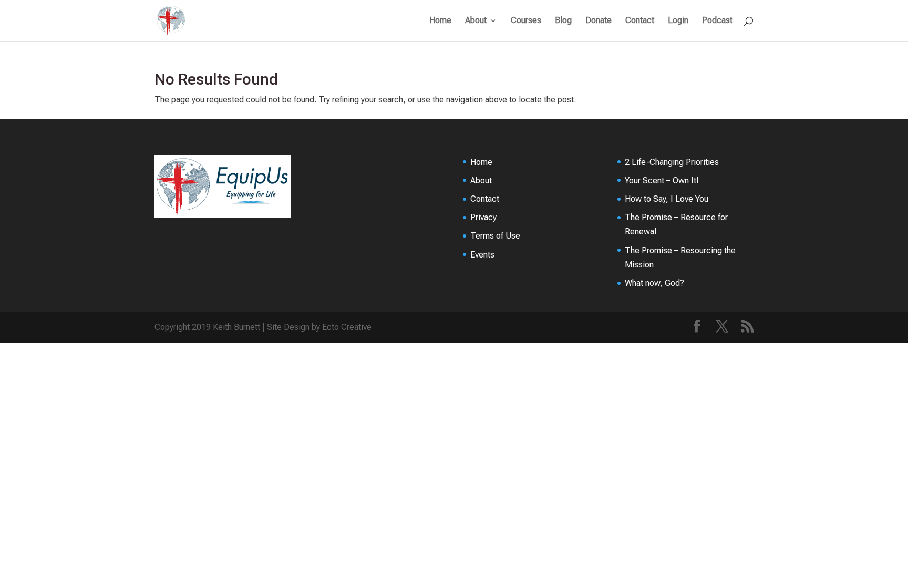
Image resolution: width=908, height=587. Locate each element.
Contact (639, 21)
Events (482, 255)
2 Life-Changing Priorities (672, 162)
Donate (598, 21)
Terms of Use (495, 236)
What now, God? (654, 283)
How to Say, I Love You (666, 199)
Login (678, 21)
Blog (563, 21)
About (476, 21)
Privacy (483, 217)
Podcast (717, 21)
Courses (526, 21)
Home (440, 21)
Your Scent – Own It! (662, 181)
